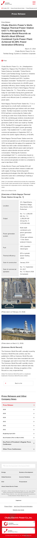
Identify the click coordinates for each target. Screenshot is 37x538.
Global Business (6, 477)
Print (5, 60)
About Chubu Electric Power (17, 8)
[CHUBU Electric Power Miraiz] (18, 531)
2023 (4, 421)
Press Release (8, 405)
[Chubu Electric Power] (6, 3)
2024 (4, 417)
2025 (4, 413)
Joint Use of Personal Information (23, 506)
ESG (2, 481)
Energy (3, 472)
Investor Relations (24, 477)
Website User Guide (18, 510)
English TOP (6, 8)
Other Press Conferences (12, 449)
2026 (4, 409)
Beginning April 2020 (9, 433)
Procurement (23, 481)
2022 (4, 425)
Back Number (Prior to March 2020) (13, 437)
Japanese (18, 500)
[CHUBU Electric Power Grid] (18, 524)
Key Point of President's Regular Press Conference (17, 443)
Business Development (26, 472)
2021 (4, 429)
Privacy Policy (8, 506)
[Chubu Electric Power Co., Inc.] (18, 518)
